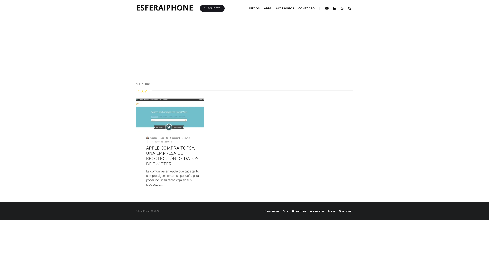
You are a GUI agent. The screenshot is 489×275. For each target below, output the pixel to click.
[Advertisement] (244, 51)
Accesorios (285, 8)
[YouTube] (327, 8)
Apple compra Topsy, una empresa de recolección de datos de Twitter (172, 155)
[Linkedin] (334, 8)
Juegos (254, 8)
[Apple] (170, 121)
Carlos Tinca (157, 137)
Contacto (306, 8)
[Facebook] (320, 8)
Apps (268, 8)
